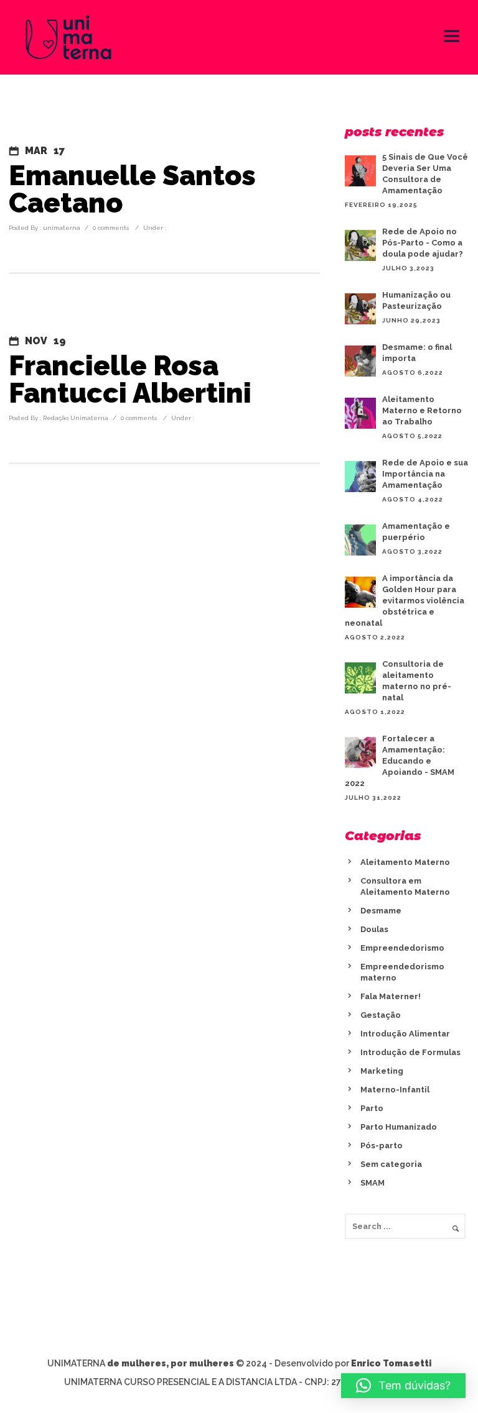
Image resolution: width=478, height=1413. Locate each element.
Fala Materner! (390, 996)
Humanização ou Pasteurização (416, 300)
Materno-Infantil (394, 1089)
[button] (403, 1385)
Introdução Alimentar (405, 1033)
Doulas (374, 929)
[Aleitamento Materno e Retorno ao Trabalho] (360, 413)
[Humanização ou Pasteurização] (360, 308)
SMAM (372, 1182)
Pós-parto (381, 1145)
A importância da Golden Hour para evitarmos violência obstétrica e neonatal (404, 601)
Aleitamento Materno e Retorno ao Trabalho (422, 410)
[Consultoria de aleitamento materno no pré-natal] (360, 677)
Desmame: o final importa (417, 352)
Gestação (380, 1015)
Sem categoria (391, 1164)
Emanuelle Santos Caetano (132, 189)
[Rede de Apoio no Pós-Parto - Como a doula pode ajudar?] (360, 245)
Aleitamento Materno (405, 862)
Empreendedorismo (402, 948)
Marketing (381, 1071)
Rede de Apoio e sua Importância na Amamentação (425, 474)
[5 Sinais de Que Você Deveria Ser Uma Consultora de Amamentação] (360, 170)
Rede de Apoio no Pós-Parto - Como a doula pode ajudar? (422, 242)
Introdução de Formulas (410, 1052)
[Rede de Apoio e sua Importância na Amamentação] (360, 476)
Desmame (380, 910)
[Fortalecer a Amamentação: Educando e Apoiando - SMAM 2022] (360, 752)
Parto (371, 1108)
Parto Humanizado (398, 1127)
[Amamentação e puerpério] (360, 540)
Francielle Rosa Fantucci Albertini (130, 379)
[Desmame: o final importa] (360, 361)
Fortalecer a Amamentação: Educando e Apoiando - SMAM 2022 (399, 761)
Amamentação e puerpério (416, 531)
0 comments (111, 227)
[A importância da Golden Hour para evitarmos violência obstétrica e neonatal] (360, 592)
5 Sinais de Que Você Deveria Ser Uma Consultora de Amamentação (425, 173)
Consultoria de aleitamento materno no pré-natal (416, 680)
